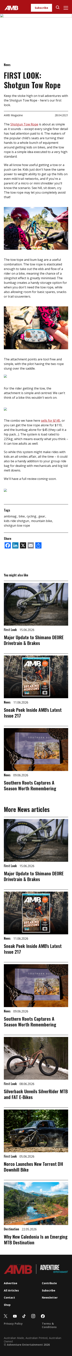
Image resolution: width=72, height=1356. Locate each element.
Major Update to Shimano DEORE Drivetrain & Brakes (34, 640)
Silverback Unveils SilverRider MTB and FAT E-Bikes (36, 1094)
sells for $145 (50, 420)
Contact (9, 1297)
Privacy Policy (13, 1323)
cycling (32, 516)
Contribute (49, 1283)
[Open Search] (58, 8)
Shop (7, 1305)
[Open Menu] (65, 8)
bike (22, 516)
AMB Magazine (13, 115)
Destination (12, 1229)
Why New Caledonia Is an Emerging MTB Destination (35, 1239)
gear (42, 516)
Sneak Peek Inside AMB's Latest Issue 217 (33, 712)
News (7, 64)
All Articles (11, 1290)
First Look (10, 629)
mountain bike (42, 521)
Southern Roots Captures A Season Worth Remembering (30, 785)
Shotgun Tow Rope (24, 124)
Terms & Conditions (49, 1325)
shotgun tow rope (17, 525)
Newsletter (50, 1297)
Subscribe (41, 8)
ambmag (10, 516)
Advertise (10, 1283)
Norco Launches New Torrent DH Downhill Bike (33, 1166)
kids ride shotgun (17, 521)
